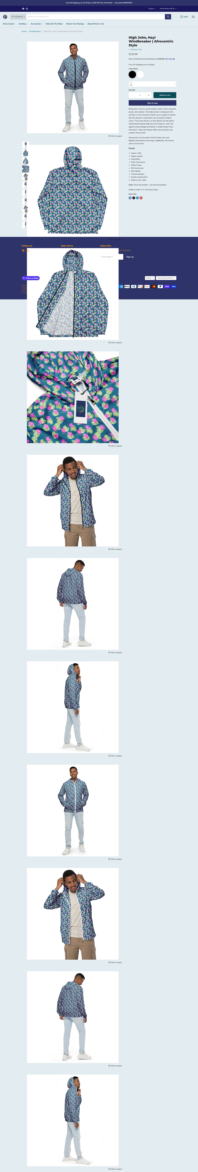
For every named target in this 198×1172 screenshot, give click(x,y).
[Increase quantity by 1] (149, 95)
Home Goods (8, 24)
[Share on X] (133, 198)
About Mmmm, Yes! (96, 24)
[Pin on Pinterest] (141, 198)
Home (24, 31)
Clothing (22, 24)
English (151, 9)
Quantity (132, 90)
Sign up (130, 256)
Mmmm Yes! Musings (75, 24)
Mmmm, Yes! (136, 49)
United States (167, 9)
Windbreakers (35, 31)
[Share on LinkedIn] (137, 198)
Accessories (36, 24)
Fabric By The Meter (54, 24)
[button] (25, 144)
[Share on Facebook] (130, 198)
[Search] (168, 16)
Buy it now (152, 103)
